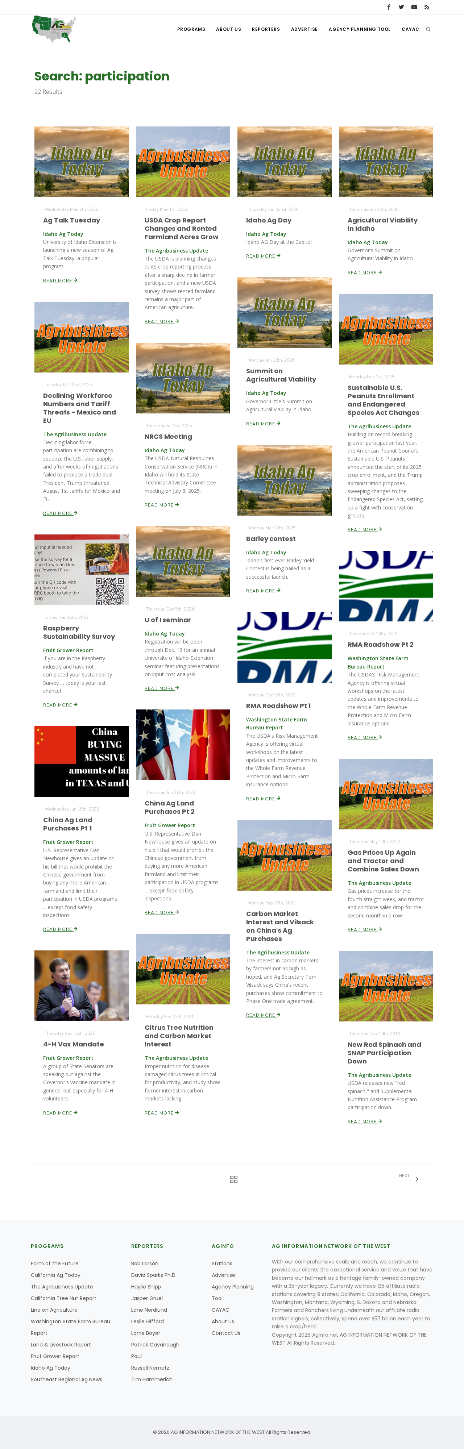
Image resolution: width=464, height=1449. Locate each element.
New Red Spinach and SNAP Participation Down (384, 1053)
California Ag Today (55, 1275)
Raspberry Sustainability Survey (79, 632)
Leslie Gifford (147, 1321)
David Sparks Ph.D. (154, 1275)
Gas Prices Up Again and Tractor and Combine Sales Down (383, 861)
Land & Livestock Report (61, 1344)
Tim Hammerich (152, 1379)
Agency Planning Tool (360, 29)
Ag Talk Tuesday (71, 220)
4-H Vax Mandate (73, 1044)
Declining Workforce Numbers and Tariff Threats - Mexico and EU (79, 408)
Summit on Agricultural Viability (281, 375)
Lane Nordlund (149, 1309)
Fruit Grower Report (55, 1356)
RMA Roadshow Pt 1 (278, 705)
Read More (58, 281)
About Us (228, 29)
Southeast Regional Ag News (66, 1379)
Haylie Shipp (146, 1286)
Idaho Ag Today (50, 1367)
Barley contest (271, 538)
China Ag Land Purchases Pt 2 (170, 807)
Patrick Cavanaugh (155, 1344)
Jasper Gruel (147, 1298)
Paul (136, 1356)
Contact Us (226, 1333)
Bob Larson (144, 1263)
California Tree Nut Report (63, 1298)
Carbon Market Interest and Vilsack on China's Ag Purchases (280, 926)
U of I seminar (168, 619)
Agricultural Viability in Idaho (383, 224)
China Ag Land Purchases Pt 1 (67, 824)
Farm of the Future (55, 1263)
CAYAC (410, 29)
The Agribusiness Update (62, 1286)
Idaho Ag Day (268, 220)
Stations (222, 1263)
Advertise (304, 29)
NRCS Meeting (168, 436)
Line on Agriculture (54, 1309)
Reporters (266, 29)
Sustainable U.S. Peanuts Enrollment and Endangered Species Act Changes (383, 400)
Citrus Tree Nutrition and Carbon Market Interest (179, 1036)
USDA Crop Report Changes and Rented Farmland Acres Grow (182, 228)
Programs (191, 29)
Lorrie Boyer (145, 1333)
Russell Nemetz (150, 1367)
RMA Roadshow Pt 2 (381, 644)
